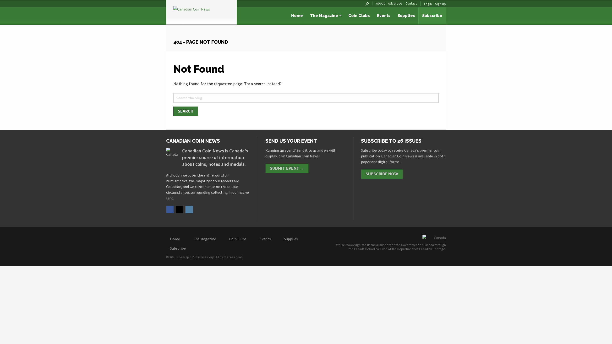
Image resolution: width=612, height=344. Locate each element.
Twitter (179, 209)
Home (297, 15)
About (380, 3)
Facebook (170, 209)
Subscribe (432, 15)
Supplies (406, 15)
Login (428, 4)
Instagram (189, 209)
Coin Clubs (359, 15)
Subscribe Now (382, 174)
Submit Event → (287, 168)
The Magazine (324, 15)
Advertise (395, 3)
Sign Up (440, 4)
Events (383, 15)
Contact (411, 3)
